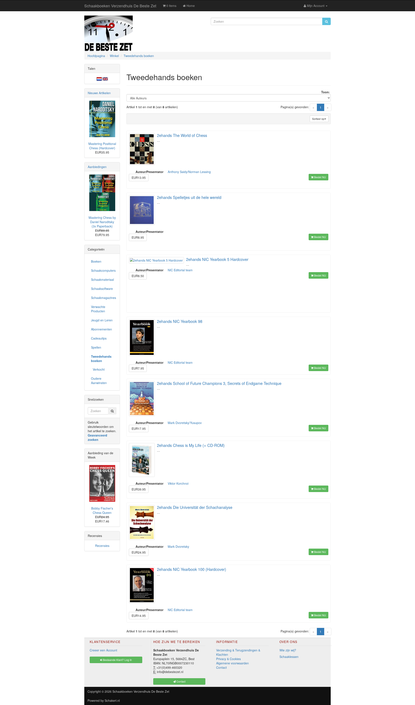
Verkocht (98, 369)
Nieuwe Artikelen (99, 93)
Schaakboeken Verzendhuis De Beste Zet (120, 5)
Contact (221, 667)
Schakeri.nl (112, 700)
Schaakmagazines (103, 297)
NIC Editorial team (180, 270)
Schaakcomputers (103, 270)
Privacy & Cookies (228, 659)
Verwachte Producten (98, 309)
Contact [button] (180, 681)
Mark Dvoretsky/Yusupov (185, 423)
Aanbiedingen (97, 167)
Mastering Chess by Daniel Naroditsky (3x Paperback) (102, 221)
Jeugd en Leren (102, 320)
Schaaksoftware (102, 288)
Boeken (96, 261)
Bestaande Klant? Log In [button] (117, 660)
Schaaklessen (288, 656)
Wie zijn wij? (287, 650)
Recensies (102, 545)
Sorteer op (318, 119)
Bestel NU (319, 177)
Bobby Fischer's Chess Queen (102, 510)
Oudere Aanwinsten (99, 380)
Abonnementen (101, 329)
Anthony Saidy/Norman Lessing (189, 172)
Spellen (96, 347)
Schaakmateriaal (102, 279)
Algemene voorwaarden (232, 663)
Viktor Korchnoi (178, 483)
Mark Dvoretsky (178, 546)
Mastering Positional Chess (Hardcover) (102, 145)
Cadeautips (99, 338)
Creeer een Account (103, 650)
